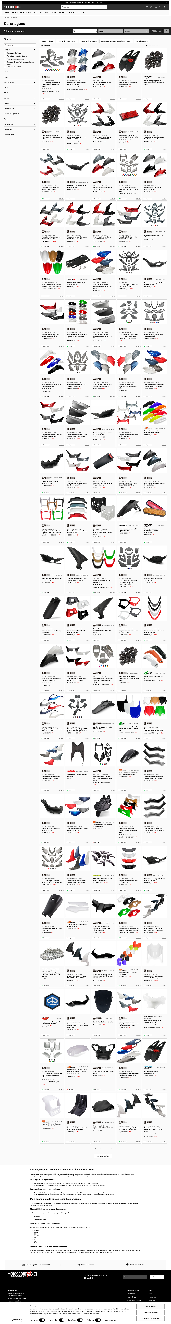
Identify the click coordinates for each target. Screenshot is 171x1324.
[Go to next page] (116, 1148)
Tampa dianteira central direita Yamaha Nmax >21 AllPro (77, 558)
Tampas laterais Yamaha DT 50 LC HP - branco (77, 906)
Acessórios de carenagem (89, 41)
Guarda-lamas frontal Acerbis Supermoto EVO (129, 508)
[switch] (61, 1320)
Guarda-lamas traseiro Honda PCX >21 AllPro (103, 706)
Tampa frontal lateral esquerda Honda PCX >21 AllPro (52, 214)
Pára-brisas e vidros (142, 41)
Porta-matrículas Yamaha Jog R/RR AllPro (52, 608)
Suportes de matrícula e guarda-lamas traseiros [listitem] (20, 63)
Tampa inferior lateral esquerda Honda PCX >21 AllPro (77, 460)
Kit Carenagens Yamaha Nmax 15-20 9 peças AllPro (154, 312)
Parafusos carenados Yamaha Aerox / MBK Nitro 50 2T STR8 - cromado (52, 953)
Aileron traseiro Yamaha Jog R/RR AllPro (103, 558)
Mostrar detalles (110, 1320)
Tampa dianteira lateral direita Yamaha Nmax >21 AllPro (103, 362)
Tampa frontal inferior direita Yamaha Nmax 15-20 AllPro (77, 858)
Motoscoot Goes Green (134, 1300)
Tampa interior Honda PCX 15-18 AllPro (103, 1051)
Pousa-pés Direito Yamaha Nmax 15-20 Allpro (52, 460)
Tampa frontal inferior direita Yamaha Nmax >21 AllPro (52, 754)
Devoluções (152, 1297)
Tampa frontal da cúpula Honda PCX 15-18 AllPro (154, 608)
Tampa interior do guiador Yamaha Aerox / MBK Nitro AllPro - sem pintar (103, 906)
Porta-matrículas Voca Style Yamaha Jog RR (77, 262)
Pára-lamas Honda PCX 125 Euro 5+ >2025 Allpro (154, 460)
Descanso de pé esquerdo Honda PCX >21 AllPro (154, 262)
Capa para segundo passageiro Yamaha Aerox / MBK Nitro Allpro (77, 312)
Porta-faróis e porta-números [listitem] (17, 56)
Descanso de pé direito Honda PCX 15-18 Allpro (103, 412)
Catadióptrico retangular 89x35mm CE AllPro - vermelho (129, 114)
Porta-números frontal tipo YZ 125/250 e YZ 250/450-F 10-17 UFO (129, 706)
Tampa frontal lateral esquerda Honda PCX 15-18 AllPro (154, 114)
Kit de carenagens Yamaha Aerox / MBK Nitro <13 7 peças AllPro (103, 754)
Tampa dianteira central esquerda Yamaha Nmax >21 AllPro (103, 608)
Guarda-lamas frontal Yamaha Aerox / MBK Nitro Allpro (154, 953)
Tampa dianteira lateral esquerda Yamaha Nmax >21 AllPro (129, 362)
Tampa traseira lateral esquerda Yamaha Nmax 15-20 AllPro (129, 1051)
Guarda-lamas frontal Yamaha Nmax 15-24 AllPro (77, 60)
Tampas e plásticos (47, 41)
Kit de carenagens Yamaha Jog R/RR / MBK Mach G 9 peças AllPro (52, 60)
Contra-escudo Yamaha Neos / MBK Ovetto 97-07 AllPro (77, 1105)
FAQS (150, 1293)
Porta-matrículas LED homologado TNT (154, 1051)
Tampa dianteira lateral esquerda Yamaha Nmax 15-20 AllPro (103, 262)
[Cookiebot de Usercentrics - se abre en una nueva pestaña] (16, 1320)
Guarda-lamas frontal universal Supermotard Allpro (52, 362)
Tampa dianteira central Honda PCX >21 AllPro (77, 508)
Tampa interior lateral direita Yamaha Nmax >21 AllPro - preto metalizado (77, 1001)
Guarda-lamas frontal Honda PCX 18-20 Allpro (154, 165)
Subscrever (157, 1277)
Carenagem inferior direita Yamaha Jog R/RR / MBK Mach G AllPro (129, 806)
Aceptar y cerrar (150, 1307)
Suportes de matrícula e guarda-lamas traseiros (116, 41)
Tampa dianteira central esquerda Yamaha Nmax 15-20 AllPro (103, 312)
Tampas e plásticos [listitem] (14, 53)
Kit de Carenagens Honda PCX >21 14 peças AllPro (154, 214)
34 (111, 1149)
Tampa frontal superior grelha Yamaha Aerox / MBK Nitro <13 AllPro (103, 508)
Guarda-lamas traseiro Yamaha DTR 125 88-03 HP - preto (129, 754)
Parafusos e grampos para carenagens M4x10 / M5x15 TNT (154, 60)
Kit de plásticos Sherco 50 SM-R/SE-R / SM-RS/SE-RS (103, 858)
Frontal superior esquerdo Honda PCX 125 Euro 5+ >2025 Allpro (154, 1105)
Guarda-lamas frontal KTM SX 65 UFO (154, 656)
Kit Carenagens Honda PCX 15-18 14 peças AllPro (77, 114)
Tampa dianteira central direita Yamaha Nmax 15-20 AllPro (77, 412)
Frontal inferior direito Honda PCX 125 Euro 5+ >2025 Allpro (77, 953)
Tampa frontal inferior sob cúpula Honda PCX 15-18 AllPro (103, 1105)
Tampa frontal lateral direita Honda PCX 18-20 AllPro (103, 214)
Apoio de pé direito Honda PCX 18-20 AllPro (154, 558)
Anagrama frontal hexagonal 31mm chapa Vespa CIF (52, 1001)
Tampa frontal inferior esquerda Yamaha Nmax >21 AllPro (129, 1001)
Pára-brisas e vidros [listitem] (14, 67)
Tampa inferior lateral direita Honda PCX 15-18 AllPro (52, 312)
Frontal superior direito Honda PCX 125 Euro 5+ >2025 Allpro (154, 906)
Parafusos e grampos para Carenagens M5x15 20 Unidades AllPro (52, 114)
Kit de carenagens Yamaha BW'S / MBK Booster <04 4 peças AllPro (103, 656)
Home (6, 17)
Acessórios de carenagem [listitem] (16, 59)
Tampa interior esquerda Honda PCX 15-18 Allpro (129, 608)
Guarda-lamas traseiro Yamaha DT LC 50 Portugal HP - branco (77, 1051)
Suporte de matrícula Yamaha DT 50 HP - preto (103, 806)
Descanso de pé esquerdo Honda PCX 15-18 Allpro (52, 558)
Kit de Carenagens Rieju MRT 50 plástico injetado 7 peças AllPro (77, 706)
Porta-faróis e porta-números (67, 41)
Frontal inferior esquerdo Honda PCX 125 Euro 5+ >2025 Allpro (129, 1105)
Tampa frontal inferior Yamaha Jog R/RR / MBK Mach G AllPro (52, 508)
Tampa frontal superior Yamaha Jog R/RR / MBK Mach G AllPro (154, 706)
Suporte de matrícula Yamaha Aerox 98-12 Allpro (103, 460)
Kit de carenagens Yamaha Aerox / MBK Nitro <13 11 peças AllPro (129, 165)
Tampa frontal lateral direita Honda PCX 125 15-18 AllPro (103, 114)
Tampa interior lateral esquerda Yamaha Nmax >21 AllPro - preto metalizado (103, 953)
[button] (156, 7)
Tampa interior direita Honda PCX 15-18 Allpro (77, 608)
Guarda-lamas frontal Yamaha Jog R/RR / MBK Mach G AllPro (52, 262)
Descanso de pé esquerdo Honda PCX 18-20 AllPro (154, 858)
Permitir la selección (150, 1312)
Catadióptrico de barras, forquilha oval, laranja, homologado (154, 508)
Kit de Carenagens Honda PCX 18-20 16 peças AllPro (129, 262)
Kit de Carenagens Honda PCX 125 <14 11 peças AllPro (77, 362)
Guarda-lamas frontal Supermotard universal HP (154, 412)
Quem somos (131, 1293)
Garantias (152, 1300)
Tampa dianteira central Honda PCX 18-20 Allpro (129, 858)
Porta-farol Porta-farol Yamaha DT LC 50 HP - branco (52, 1105)
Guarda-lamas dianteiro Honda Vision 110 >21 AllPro (52, 656)
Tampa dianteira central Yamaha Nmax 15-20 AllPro (77, 806)
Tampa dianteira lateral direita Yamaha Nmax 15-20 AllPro (154, 362)
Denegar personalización (150, 1318)
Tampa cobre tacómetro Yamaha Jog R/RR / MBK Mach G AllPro (129, 906)
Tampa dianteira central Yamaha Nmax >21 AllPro (129, 412)
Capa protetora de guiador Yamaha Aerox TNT (154, 1001)
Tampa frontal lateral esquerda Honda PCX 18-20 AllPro (77, 214)
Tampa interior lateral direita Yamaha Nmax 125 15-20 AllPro (154, 806)
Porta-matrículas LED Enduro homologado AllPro (129, 60)
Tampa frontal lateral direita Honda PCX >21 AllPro (52, 165)
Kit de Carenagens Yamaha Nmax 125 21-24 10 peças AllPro (52, 858)
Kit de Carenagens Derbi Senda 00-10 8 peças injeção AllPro (129, 312)
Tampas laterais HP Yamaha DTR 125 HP (129, 953)
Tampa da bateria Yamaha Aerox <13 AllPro (52, 906)
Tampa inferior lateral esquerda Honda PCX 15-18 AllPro (52, 412)
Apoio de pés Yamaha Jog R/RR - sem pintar (77, 754)
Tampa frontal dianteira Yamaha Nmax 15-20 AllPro (52, 706)
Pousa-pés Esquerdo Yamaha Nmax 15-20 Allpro (52, 806)
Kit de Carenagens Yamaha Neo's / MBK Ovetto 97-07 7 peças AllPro (52, 1051)
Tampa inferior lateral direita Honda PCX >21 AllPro (129, 214)
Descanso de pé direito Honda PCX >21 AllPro (77, 165)
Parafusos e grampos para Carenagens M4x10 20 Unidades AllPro (129, 656)
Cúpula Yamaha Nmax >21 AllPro (103, 1001)
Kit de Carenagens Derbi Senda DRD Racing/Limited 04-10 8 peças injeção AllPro (129, 558)
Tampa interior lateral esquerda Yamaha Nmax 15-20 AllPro (154, 754)
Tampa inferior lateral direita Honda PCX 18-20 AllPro (129, 460)
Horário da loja (131, 1297)
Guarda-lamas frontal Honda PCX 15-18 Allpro (103, 60)
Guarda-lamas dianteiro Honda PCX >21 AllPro (103, 165)
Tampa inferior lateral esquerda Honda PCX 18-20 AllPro (77, 656)
